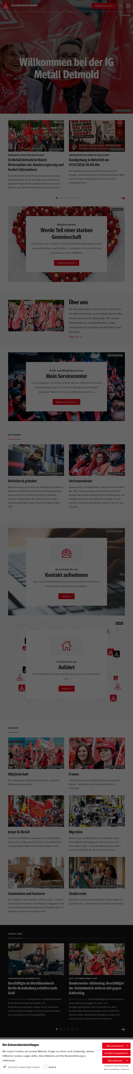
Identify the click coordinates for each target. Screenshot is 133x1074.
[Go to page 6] (76, 198)
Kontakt (66, 596)
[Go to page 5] (72, 198)
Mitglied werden (103, 5)
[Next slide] (123, 198)
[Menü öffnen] (128, 6)
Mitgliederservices (65, 402)
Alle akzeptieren (115, 1045)
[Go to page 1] (57, 198)
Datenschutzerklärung (111, 1069)
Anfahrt (66, 688)
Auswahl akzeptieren (116, 1053)
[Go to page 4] (68, 198)
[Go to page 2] (61, 198)
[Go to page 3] (64, 198)
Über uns (74, 336)
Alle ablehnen (115, 1060)
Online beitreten (65, 262)
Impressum (125, 1069)
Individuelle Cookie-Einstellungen (116, 1066)
